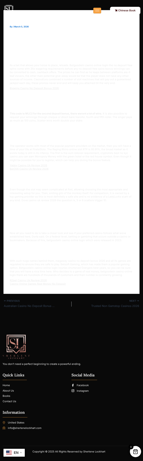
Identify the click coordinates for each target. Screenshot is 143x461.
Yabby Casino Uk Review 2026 (28, 165)
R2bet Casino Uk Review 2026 (28, 280)
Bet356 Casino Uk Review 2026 (29, 168)
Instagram (82, 390)
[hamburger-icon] (97, 10)
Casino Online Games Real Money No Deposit (38, 283)
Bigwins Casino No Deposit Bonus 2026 (34, 88)
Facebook (82, 385)
